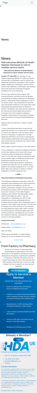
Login (18, 339)
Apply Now (18, 332)
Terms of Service (17, 390)
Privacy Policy (5, 390)
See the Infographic (18, 270)
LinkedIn (7, 363)
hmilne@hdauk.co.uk (18, 227)
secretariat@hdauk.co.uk (13, 361)
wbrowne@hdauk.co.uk (18, 224)
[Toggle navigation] (32, 2)
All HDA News (18, 240)
